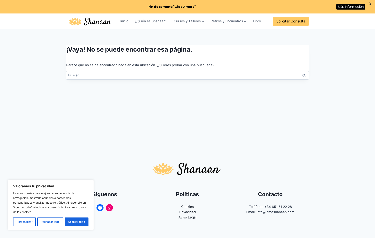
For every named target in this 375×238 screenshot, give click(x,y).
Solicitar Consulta (290, 21)
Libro (257, 21)
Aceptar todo (76, 221)
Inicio (124, 21)
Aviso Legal (187, 217)
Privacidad (187, 212)
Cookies (187, 207)
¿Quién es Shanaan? (151, 21)
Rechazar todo (50, 221)
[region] (51, 205)
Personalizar (24, 221)
